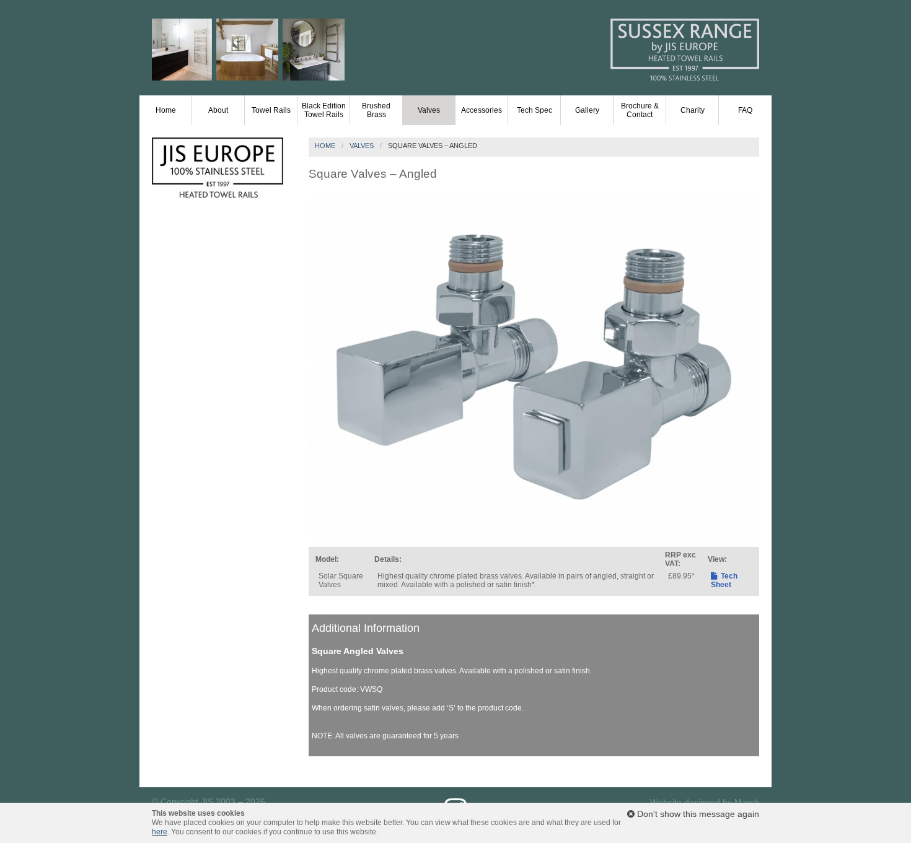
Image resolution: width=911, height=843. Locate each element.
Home (166, 110)
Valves (429, 110)
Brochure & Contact (640, 110)
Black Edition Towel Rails (324, 110)
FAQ (745, 110)
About (218, 110)
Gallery (587, 110)
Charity (692, 110)
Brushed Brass (376, 110)
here (159, 832)
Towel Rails (271, 110)
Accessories (481, 110)
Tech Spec (534, 110)
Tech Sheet (724, 580)
